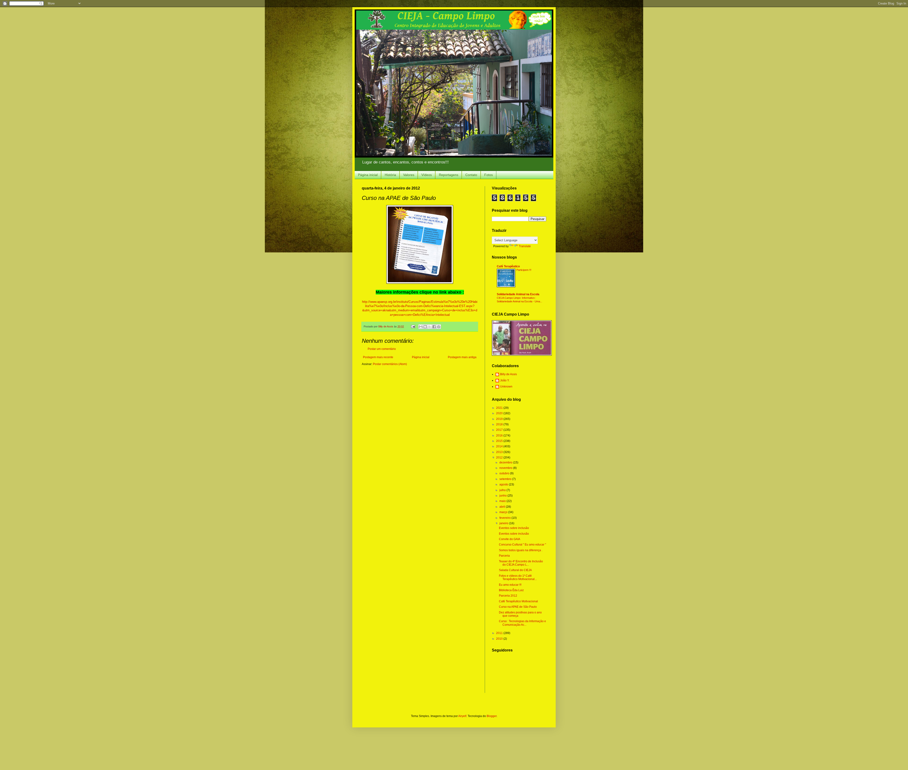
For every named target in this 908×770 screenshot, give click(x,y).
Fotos (488, 175)
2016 (499, 435)
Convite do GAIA (509, 539)
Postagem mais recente (378, 357)
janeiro (504, 523)
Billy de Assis (508, 374)
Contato (471, 175)
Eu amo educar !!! (510, 584)
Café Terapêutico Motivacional (518, 601)
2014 (499, 446)
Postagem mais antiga (462, 357)
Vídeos (426, 175)
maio (502, 501)
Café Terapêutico (508, 266)
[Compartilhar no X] (429, 326)
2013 (499, 452)
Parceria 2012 (508, 595)
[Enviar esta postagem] (413, 326)
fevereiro (505, 517)
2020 (499, 413)
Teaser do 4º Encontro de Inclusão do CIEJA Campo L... (521, 563)
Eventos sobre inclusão (514, 528)
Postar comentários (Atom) (390, 364)
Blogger (492, 716)
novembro (506, 468)
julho (502, 490)
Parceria (504, 555)
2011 (499, 633)
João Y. (504, 380)
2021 (499, 407)
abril (502, 506)
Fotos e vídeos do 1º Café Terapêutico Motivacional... (518, 577)
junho (503, 495)
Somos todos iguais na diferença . (520, 550)
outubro (504, 473)
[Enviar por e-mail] (420, 326)
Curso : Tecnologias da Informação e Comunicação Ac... (522, 623)
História (390, 175)
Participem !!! (523, 269)
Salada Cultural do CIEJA (515, 570)
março (503, 512)
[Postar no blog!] (425, 326)
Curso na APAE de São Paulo (518, 606)
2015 (499, 441)
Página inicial (368, 175)
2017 (499, 429)
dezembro (506, 462)
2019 (499, 419)
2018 (499, 424)
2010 (499, 638)
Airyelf (462, 716)
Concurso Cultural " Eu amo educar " (522, 544)
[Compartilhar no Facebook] (434, 326)
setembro (505, 479)
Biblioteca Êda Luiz (511, 590)
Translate (525, 246)
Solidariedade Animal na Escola (518, 294)
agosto (504, 484)
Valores (408, 175)
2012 (499, 457)
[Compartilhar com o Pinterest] (438, 326)
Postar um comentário (382, 349)
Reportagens (448, 175)
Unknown (506, 386)
